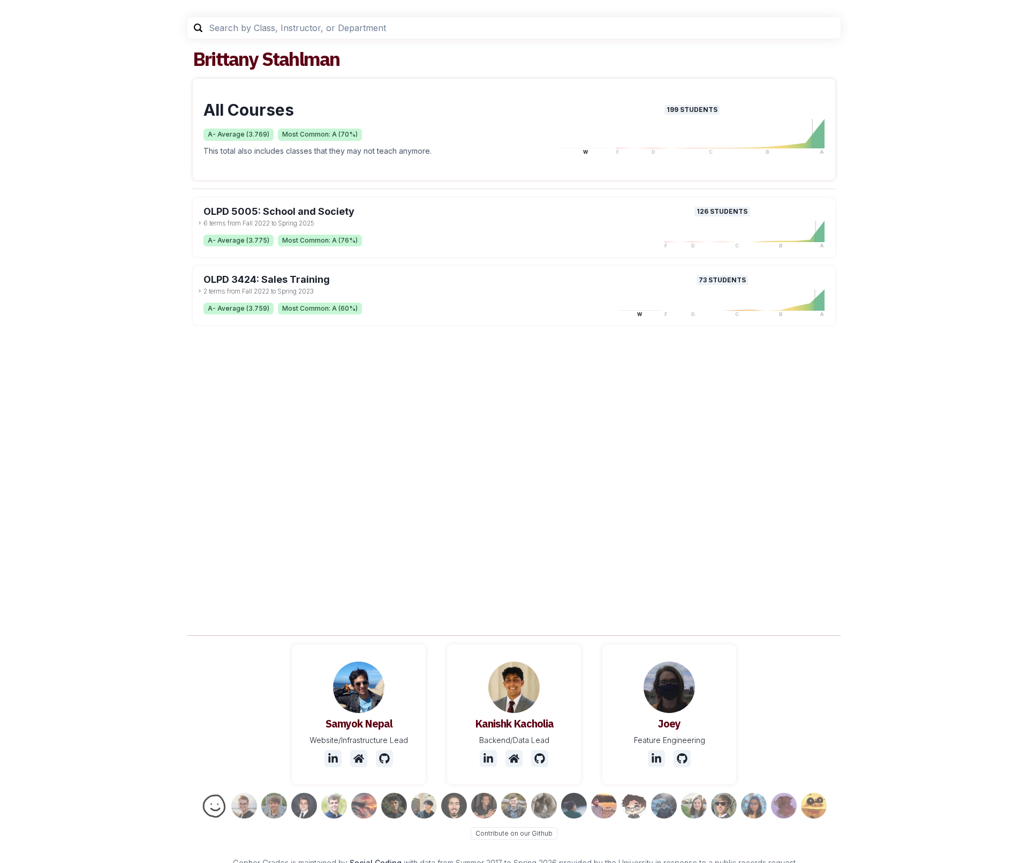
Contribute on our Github (514, 833)
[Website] (358, 758)
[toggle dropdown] (199, 222)
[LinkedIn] (333, 758)
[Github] (384, 758)
